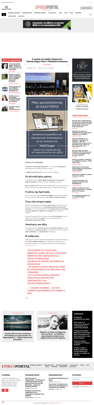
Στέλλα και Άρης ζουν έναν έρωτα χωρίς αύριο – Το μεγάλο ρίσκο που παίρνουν (82, 189)
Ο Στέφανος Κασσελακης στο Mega (81, 318)
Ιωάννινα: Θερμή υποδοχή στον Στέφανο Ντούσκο (82, 343)
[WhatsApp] (36, 70)
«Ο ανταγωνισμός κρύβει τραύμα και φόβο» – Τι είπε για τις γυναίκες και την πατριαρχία (15, 66)
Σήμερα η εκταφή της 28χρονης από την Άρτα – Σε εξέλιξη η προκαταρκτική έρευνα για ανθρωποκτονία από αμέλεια (53, 335)
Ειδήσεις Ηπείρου (14, 92)
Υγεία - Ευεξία (13, 83)
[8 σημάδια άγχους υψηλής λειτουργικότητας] (5, 108)
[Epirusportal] (47, 8)
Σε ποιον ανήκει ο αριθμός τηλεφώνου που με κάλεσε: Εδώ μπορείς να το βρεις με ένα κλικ (81, 351)
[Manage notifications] (3, 402)
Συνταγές (74, 177)
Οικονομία (75, 147)
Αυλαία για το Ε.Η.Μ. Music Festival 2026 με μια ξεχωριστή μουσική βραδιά (81, 168)
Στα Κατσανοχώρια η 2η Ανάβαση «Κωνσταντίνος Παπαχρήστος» (15, 88)
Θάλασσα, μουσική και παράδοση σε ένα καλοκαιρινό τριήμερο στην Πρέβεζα (81, 132)
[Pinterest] (33, 70)
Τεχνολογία (75, 192)
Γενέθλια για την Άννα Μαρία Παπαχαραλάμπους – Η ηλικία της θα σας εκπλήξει (15, 98)
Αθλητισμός (52, 389)
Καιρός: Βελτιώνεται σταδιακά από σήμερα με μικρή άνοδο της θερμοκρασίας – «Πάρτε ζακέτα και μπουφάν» (17, 336)
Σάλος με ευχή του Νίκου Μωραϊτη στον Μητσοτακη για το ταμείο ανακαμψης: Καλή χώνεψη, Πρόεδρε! (81, 153)
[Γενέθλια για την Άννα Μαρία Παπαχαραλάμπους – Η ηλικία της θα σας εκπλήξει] (5, 98)
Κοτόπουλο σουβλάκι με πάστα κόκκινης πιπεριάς (82, 175)
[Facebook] (88, 2)
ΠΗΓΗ (26, 298)
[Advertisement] (47, 42)
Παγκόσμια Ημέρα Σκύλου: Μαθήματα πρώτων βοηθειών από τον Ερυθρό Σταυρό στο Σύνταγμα (15, 78)
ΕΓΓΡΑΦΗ (81, 383)
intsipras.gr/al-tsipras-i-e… (31, 245)
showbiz (12, 71)
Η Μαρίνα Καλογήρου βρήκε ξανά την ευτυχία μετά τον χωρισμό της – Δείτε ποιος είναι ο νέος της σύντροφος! (82, 334)
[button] (90, 14)
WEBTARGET (58, 403)
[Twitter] (91, 2)
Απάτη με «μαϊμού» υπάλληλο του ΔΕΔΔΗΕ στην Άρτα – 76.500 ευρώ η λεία (82, 161)
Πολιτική (12, 103)
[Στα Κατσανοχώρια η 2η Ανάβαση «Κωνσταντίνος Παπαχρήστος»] (5, 88)
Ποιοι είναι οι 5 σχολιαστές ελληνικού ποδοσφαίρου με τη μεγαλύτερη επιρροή (81, 325)
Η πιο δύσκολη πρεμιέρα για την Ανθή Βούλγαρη (81, 196)
